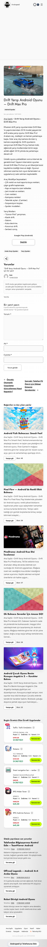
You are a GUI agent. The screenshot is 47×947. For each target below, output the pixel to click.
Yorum (7, 314)
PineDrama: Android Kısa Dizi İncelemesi (19, 553)
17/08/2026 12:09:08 (23, 903)
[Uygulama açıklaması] (33, 727)
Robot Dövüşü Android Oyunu (19, 899)
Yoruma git (10, 862)
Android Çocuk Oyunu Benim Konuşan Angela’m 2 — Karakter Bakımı (21, 676)
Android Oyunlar (10, 109)
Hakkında (25, 931)
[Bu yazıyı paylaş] (6, 258)
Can (10, 275)
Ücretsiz (8, 931)
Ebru (12, 877)
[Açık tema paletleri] (35, 4)
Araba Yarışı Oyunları (11, 251)
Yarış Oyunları (25, 251)
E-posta (8, 354)
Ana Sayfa (8, 118)
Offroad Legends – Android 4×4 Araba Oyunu (21, 872)
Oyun (26, 928)
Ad (6, 343)
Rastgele (16, 931)
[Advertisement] (23, 34)
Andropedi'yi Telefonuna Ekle (23, 944)
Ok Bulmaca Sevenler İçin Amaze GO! (23, 614)
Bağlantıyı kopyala (17, 259)
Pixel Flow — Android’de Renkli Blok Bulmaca (23, 491)
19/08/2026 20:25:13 (23, 877)
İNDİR (23, 242)
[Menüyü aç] (41, 4)
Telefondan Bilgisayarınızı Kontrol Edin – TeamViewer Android (21, 844)
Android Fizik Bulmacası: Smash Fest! (23, 433)
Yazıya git (9, 458)
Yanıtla (6, 297)
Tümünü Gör (35, 739)
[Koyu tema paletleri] (38, 4)
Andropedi (16, 5)
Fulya (13, 849)
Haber (38, 928)
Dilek (12, 903)
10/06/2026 (13, 278)
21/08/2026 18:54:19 (23, 849)
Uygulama (18, 928)
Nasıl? (32, 928)
